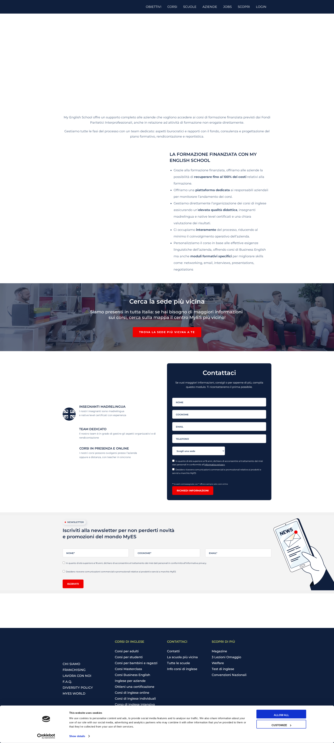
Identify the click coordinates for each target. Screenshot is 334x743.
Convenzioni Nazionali (229, 675)
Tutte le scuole (178, 663)
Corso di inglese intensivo (135, 704)
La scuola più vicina (182, 657)
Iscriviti (73, 583)
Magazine (219, 651)
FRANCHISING (74, 670)
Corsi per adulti (127, 651)
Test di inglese (223, 669)
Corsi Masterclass (128, 669)
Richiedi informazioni (193, 490)
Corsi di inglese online (132, 693)
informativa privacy (214, 464)
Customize (279, 725)
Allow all (281, 715)
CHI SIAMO (71, 664)
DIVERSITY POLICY (78, 688)
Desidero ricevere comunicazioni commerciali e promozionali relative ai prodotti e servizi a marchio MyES (216, 471)
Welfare (218, 663)
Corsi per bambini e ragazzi (136, 663)
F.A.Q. (67, 682)
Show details (77, 736)
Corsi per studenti (129, 657)
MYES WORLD (74, 693)
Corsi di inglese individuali (135, 699)
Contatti (173, 651)
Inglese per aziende (130, 681)
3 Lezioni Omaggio (226, 657)
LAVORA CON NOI (77, 676)
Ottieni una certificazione (134, 687)
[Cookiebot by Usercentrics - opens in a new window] (46, 736)
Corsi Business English (132, 675)
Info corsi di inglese (182, 669)
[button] (167, 332)
